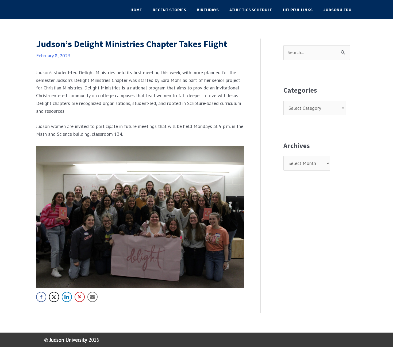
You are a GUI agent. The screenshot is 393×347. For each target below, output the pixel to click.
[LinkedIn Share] (67, 297)
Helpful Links (298, 9)
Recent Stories (169, 9)
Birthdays (208, 9)
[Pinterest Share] (80, 297)
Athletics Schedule (250, 9)
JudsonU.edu (337, 9)
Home (136, 9)
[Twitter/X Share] (54, 297)
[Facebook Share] (41, 297)
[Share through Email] (92, 297)
